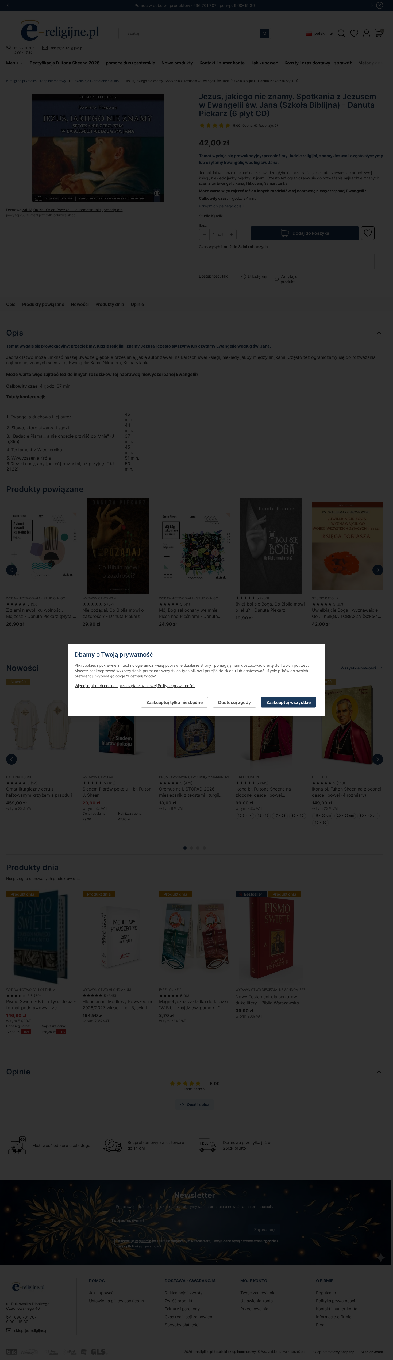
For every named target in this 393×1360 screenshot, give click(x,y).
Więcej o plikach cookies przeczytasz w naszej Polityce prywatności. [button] (135, 685)
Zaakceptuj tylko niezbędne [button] (174, 702)
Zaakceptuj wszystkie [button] (288, 702)
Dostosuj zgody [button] (234, 702)
